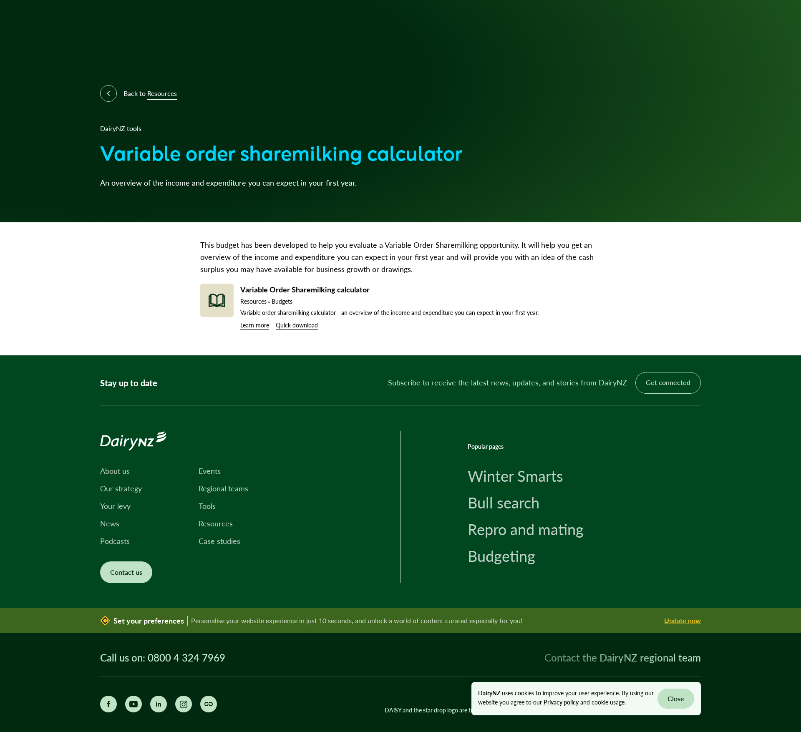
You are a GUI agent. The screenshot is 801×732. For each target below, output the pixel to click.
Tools (207, 506)
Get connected (668, 382)
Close (676, 698)
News (109, 523)
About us (115, 471)
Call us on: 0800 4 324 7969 (162, 658)
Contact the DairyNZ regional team (622, 657)
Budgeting (501, 555)
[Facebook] (108, 704)
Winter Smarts (515, 475)
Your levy (115, 506)
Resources (216, 523)
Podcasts (115, 541)
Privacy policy (561, 702)
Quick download (297, 325)
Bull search (503, 502)
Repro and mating (526, 529)
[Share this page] (208, 704)
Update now (682, 620)
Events (210, 471)
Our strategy (121, 488)
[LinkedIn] (158, 704)
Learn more (254, 325)
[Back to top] (781, 336)
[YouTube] (133, 704)
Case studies (219, 541)
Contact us (126, 572)
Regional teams (223, 488)
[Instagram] (183, 704)
